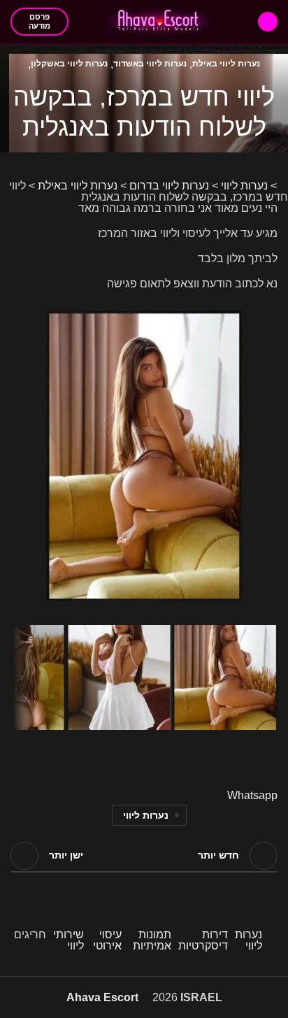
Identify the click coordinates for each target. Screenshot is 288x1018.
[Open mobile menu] (268, 22)
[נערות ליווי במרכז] (144, 316)
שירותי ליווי (68, 940)
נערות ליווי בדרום (169, 186)
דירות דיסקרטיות (203, 940)
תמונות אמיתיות (152, 940)
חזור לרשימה (144, 856)
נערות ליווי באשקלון (69, 64)
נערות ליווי (244, 186)
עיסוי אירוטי (107, 940)
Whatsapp (252, 795)
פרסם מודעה (39, 21)
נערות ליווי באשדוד (150, 64)
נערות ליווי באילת (226, 64)
